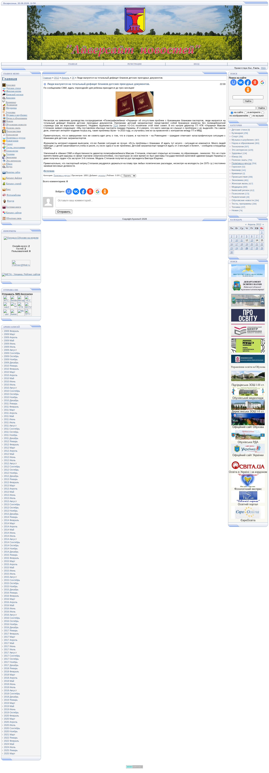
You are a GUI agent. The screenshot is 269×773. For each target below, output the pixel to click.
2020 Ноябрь (11, 731)
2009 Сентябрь (12, 353)
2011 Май (9, 416)
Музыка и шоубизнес (243, 140)
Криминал (10, 102)
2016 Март (9, 599)
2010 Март (9, 372)
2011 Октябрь (11, 432)
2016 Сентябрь (12, 618)
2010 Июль (10, 384)
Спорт (235, 136)
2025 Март (9, 753)
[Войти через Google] (97, 191)
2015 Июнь (10, 570)
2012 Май (9, 454)
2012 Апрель (10, 451)
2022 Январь (11, 737)
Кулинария (237, 133)
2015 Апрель (10, 564)
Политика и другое (62, 175)
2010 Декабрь (11, 400)
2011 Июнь (9, 419)
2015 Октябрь (11, 583)
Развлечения (238, 197)
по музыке (258, 115)
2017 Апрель (10, 640)
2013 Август (10, 501)
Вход (196, 64)
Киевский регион (240, 190)
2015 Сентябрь (12, 580)
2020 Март (9, 719)
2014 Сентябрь (12, 542)
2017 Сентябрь (12, 655)
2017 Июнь (10, 646)
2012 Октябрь (11, 469)
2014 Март (9, 523)
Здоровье (10, 112)
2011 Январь (10, 403)
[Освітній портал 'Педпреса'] (248, 321)
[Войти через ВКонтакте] (76, 191)
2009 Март (9, 334)
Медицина (237, 187)
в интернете (254, 112)
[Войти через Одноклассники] (105, 191)
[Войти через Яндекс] (90, 191)
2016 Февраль (11, 596)
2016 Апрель (10, 602)
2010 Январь (11, 365)
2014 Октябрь (11, 545)
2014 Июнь (10, 533)
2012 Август (10, 463)
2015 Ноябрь (11, 586)
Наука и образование (243, 143)
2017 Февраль (11, 633)
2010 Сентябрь (12, 391)
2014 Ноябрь (11, 548)
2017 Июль (10, 649)
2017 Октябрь (11, 659)
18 (241, 244)
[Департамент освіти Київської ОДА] (248, 291)
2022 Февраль (11, 741)
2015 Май (9, 567)
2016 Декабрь (11, 627)
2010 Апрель (10, 375)
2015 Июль (10, 573)
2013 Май (9, 492)
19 (246, 244)
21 (257, 244)
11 (241, 240)
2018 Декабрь (11, 696)
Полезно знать (239, 160)
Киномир (236, 170)
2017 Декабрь (11, 665)
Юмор (235, 156)
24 (236, 248)
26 (73, 78)
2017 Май (9, 643)
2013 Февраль (11, 482)
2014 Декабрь (11, 551)
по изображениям (238, 115)
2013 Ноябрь (11, 510)
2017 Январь (11, 630)
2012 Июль (10, 460)
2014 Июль (10, 536)
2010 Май (9, 378)
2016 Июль (10, 611)
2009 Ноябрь (11, 359)
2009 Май (9, 340)
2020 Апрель (10, 722)
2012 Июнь (10, 457)
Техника (236, 207)
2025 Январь (11, 750)
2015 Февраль (11, 558)
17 (236, 244)
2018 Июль (10, 687)
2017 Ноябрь (11, 662)
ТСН (115, 125)
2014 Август (10, 539)
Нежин (235, 210)
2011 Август (10, 425)
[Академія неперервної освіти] (248, 306)
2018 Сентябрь (12, 693)
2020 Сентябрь (12, 728)
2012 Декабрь (11, 476)
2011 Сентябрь (12, 428)
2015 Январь (11, 555)
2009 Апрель (10, 337)
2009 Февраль (11, 331)
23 (231, 248)
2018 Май (9, 681)
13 (252, 240)
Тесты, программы (242, 203)
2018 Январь (11, 668)
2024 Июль (10, 747)
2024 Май (9, 744)
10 (236, 240)
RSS (263, 68)
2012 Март (9, 447)
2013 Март (9, 485)
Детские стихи (13, 88)
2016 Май (9, 605)
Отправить (64, 211)
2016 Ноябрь (11, 624)
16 (231, 244)
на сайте (238, 112)
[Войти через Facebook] (83, 191)
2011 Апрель (10, 413)
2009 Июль (10, 347)
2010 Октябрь (11, 394)
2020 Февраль (11, 715)
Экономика (237, 180)
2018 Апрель (10, 678)
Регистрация (134, 64)
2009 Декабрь (11, 362)
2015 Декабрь (11, 589)
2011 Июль (9, 422)
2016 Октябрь (11, 621)
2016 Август (10, 614)
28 (257, 248)
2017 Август (10, 652)
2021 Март (9, 734)
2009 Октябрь (11, 356)
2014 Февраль (11, 520)
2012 (56, 78)
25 (241, 248)
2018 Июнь (10, 684)
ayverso (101, 175)
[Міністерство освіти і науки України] (248, 270)
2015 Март (9, 561)
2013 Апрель (10, 488)
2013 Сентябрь (12, 504)
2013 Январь (11, 479)
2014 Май (9, 529)
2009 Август (10, 350)
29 (262, 248)
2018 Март (9, 674)
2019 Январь (11, 700)
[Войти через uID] (69, 191)
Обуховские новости (243, 200)
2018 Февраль (11, 671)
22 (262, 244)
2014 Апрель (10, 526)
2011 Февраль (11, 406)
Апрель (65, 78)
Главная (72, 64)
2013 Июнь (10, 495)
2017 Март (9, 637)
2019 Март (9, 703)
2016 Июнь (10, 608)
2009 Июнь (10, 343)
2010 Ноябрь (11, 397)
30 (231, 252)
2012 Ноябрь (11, 473)
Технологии (238, 146)
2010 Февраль (11, 369)
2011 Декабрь (11, 438)
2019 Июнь (10, 709)
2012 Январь (11, 441)
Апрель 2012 (254, 224)
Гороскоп (236, 166)
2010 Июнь (10, 381)
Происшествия (240, 176)
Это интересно (239, 150)
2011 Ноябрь (10, 435)
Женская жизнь (240, 183)
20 (252, 244)
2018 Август (10, 690)
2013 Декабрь (11, 514)
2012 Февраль (11, 444)
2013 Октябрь (11, 507)
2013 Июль (10, 498)
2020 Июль (10, 725)
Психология (238, 193)
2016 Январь (11, 592)
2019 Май (9, 706)
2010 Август (10, 387)
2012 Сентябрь (12, 466)
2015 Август (10, 577)
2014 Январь (11, 517)
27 (252, 248)
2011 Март (9, 410)
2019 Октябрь (11, 712)
